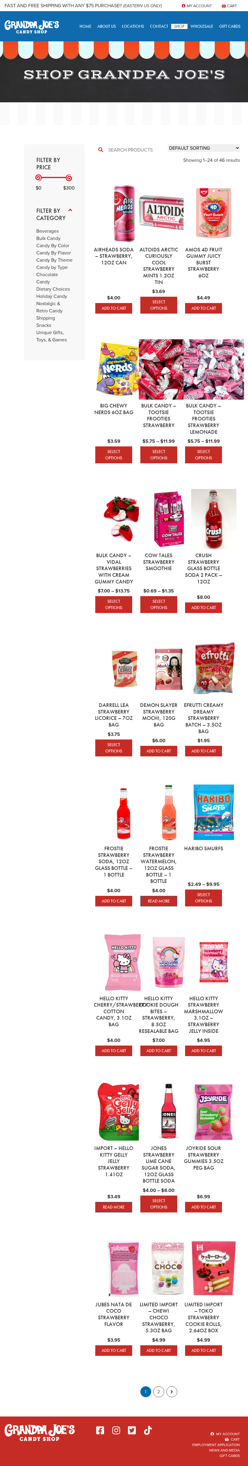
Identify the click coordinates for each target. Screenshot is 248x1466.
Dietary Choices (53, 289)
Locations (133, 26)
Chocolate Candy (47, 278)
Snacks (43, 325)
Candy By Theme (54, 260)
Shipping (45, 318)
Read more (159, 901)
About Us (106, 26)
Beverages (47, 231)
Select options (158, 305)
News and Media (224, 1450)
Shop (179, 26)
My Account (199, 6)
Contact (159, 26)
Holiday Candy (51, 296)
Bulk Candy (48, 238)
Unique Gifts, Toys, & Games (51, 336)
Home (85, 26)
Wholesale (202, 26)
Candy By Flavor (53, 252)
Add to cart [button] (114, 308)
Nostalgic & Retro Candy (49, 307)
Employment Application (216, 1445)
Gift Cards (229, 26)
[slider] (38, 177)
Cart (231, 6)
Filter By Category (51, 214)
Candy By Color (52, 245)
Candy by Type (52, 267)
